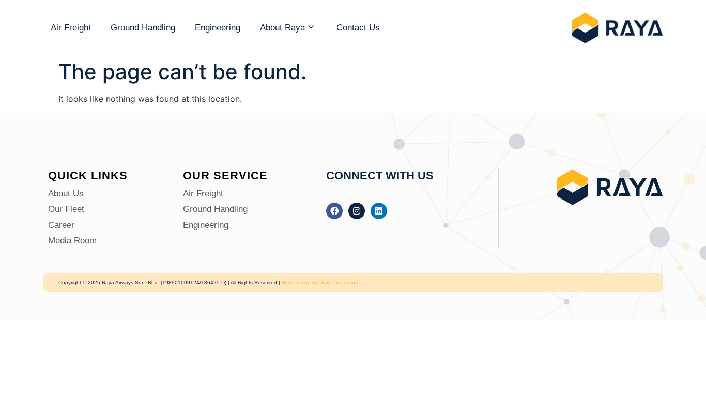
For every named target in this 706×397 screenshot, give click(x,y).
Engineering (217, 28)
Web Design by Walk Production (320, 282)
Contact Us (358, 28)
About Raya (282, 28)
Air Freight (71, 28)
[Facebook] (334, 211)
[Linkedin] (379, 211)
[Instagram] (356, 211)
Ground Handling (143, 28)
